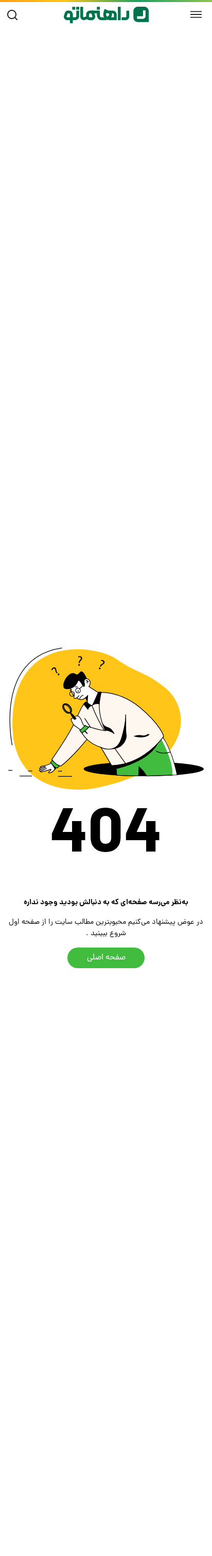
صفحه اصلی (106, 958)
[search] (14, 15)
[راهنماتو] (106, 15)
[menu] (196, 15)
